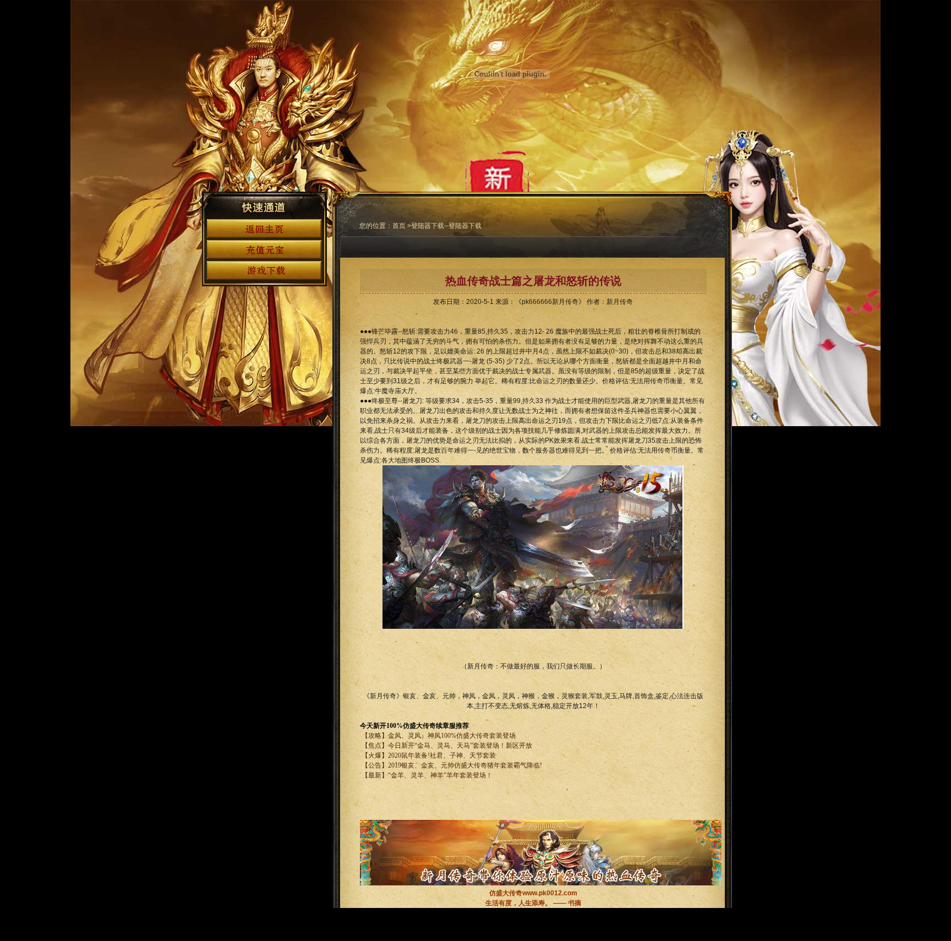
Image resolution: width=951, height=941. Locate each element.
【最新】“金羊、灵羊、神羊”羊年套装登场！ (426, 775)
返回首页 (264, 228)
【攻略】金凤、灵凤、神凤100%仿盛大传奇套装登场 (439, 735)
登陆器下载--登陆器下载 (446, 226)
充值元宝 (264, 249)
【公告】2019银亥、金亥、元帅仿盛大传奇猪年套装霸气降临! (451, 765)
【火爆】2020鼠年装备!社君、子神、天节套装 (429, 755)
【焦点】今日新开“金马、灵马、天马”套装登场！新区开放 (447, 745)
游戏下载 (264, 270)
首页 (399, 226)
